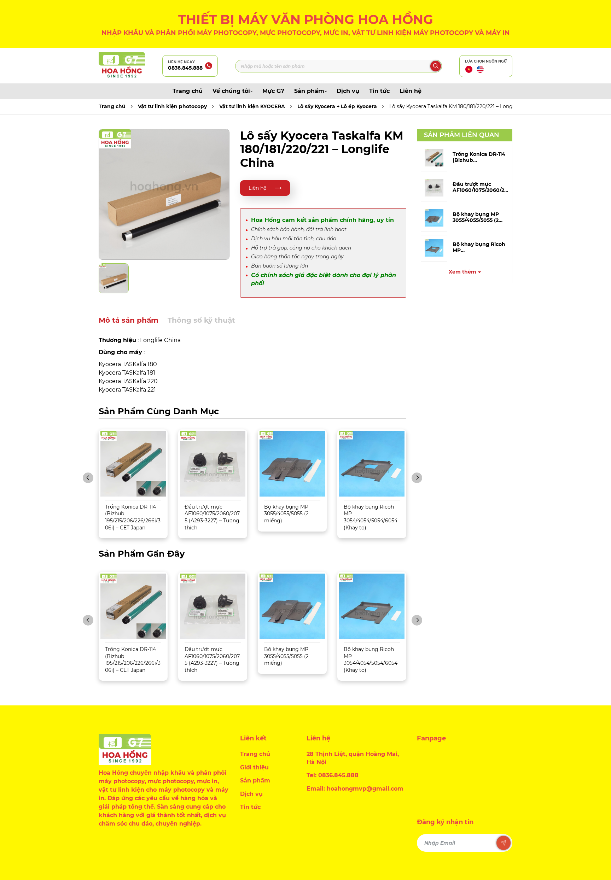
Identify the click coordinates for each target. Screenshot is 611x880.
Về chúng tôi (231, 91)
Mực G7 (273, 91)
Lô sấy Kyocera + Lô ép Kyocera (337, 106)
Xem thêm (462, 272)
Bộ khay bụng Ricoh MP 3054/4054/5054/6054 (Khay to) (370, 517)
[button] (88, 478)
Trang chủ (188, 91)
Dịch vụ (348, 91)
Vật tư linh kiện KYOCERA (252, 106)
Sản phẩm (309, 91)
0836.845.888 (185, 68)
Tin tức (379, 91)
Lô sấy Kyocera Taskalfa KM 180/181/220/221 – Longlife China (462, 106)
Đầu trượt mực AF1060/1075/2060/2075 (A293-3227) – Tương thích (212, 517)
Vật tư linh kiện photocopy (172, 106)
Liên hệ (410, 91)
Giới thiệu (254, 767)
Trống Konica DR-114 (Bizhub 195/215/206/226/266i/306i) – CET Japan (133, 517)
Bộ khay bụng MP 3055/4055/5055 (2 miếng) (286, 514)
